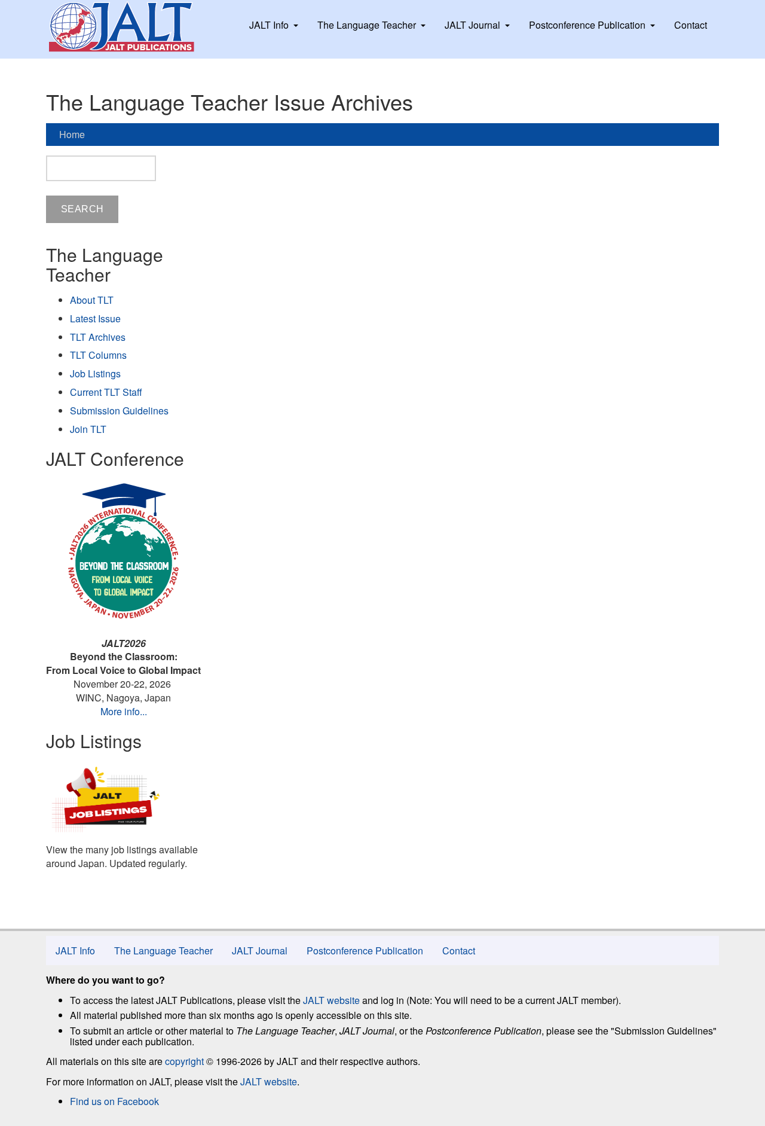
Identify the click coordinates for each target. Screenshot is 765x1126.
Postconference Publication (587, 25)
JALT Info (269, 25)
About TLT (92, 300)
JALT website (331, 1000)
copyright (184, 1061)
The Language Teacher (366, 25)
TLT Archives (98, 337)
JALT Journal (472, 25)
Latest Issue (95, 318)
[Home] (132, 27)
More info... (123, 711)
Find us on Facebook (114, 1101)
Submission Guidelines (119, 410)
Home (72, 134)
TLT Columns (98, 355)
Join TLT (88, 429)
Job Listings (95, 373)
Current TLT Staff (106, 392)
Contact (690, 25)
